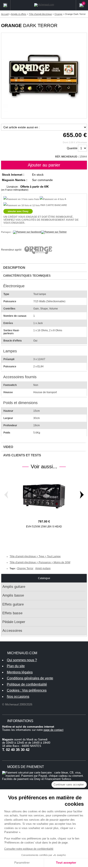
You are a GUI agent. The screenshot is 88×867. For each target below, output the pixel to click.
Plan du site (16, 666)
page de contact (53, 729)
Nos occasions (18, 696)
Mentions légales (20, 672)
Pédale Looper (13, 622)
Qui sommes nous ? (22, 660)
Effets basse (12, 613)
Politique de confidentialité (27, 684)
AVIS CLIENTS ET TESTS (22, 455)
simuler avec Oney (18, 211)
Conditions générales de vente (30, 678)
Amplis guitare (13, 587)
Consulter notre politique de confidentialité (28, 848)
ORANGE (11, 25)
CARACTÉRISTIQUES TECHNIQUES (27, 275)
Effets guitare (13, 604)
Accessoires (12, 631)
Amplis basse (13, 595)
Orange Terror (25, 568)
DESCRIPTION (14, 267)
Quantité (72, 148)
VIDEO (8, 447)
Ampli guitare (43, 568)
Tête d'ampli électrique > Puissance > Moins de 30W (40, 562)
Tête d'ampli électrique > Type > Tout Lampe (35, 556)
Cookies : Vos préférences (27, 690)
